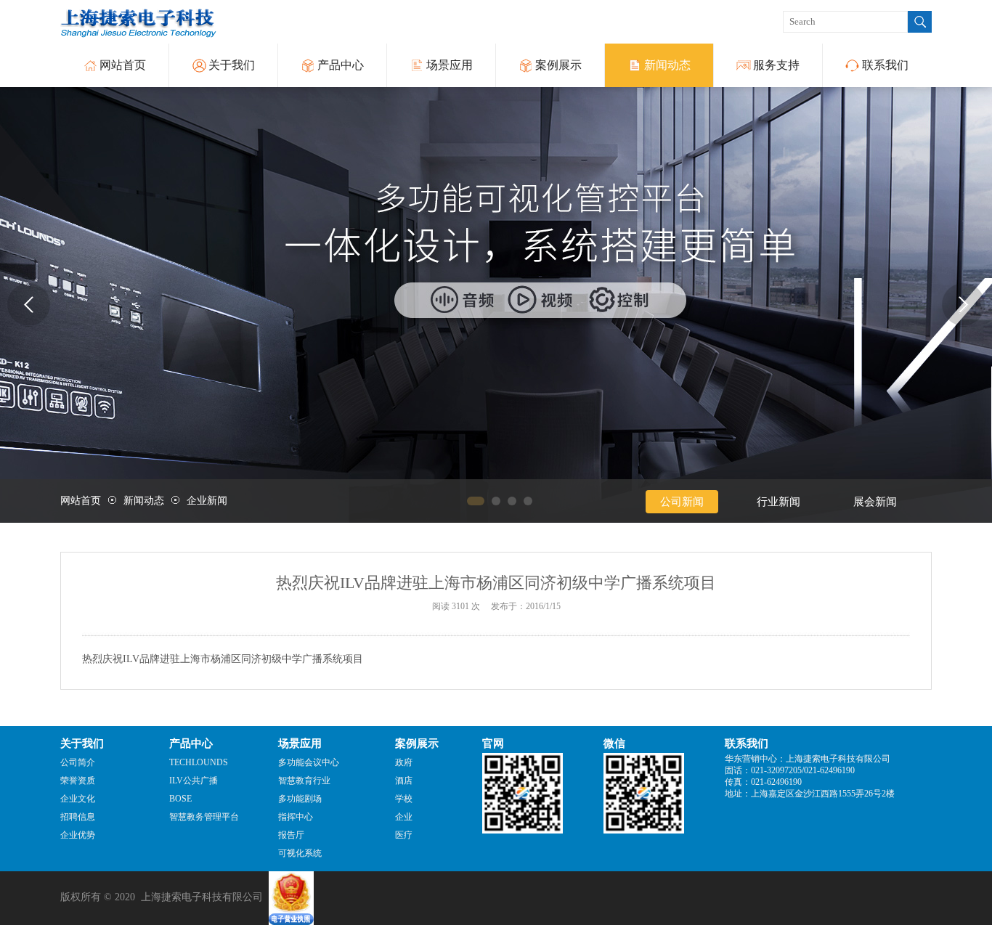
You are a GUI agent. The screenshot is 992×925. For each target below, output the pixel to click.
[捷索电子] (496, 305)
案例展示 (558, 65)
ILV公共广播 (193, 780)
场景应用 (449, 65)
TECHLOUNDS (198, 762)
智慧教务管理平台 (204, 817)
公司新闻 (682, 502)
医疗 (403, 835)
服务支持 (776, 65)
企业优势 (77, 835)
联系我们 (885, 65)
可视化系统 (300, 853)
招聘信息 (77, 817)
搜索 (920, 22)
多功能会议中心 (308, 762)
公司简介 (77, 762)
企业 (403, 817)
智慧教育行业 (304, 780)
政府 (403, 762)
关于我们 (231, 65)
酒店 (403, 780)
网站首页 (122, 65)
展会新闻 (875, 502)
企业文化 (77, 799)
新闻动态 (667, 65)
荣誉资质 (77, 780)
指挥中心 (295, 817)
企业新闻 (207, 500)
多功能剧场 (300, 799)
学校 (403, 799)
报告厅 (291, 835)
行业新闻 (778, 502)
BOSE (180, 799)
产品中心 (340, 65)
